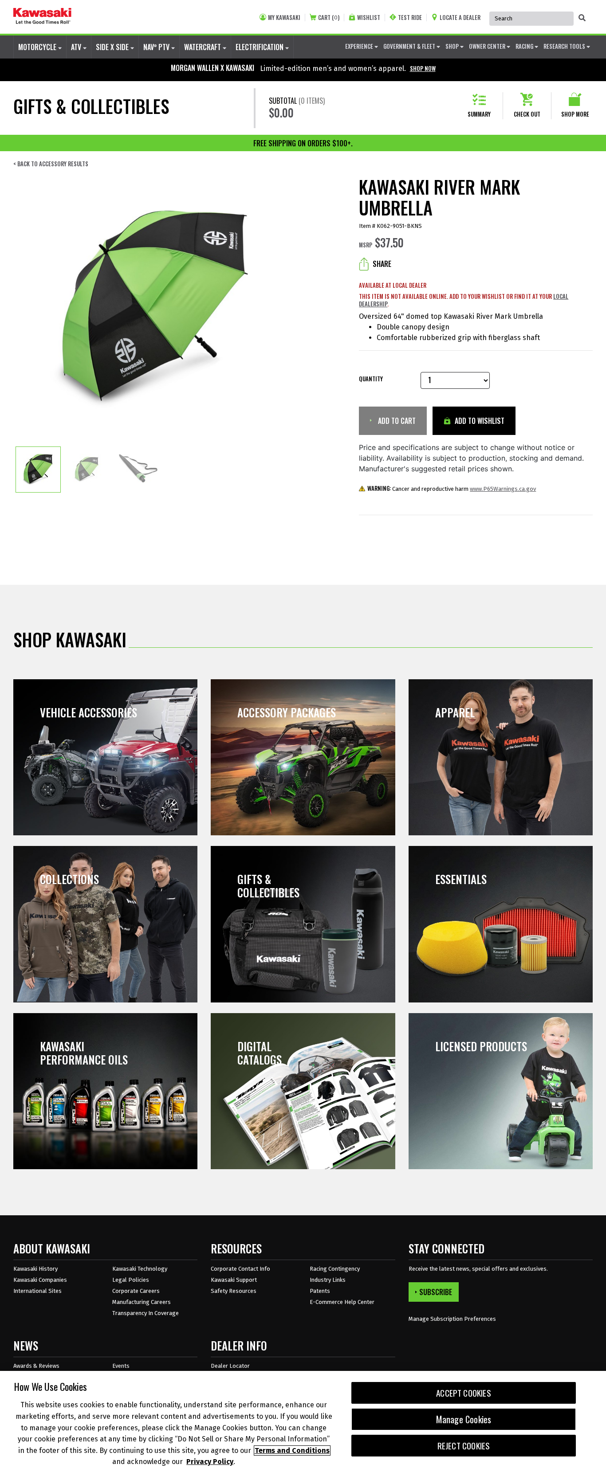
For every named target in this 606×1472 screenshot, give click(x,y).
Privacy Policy (209, 1461)
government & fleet (410, 46)
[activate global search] (582, 17)
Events (121, 1365)
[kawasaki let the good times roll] (42, 17)
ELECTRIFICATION (260, 47)
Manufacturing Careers (141, 1302)
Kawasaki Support (234, 1279)
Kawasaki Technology (139, 1268)
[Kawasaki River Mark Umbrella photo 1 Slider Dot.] (38, 469)
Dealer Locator (230, 1365)
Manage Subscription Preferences (452, 1318)
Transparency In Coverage (145, 1313)
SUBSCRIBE (435, 1292)
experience (359, 46)
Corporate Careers (136, 1291)
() (328, 17)
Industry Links (328, 1279)
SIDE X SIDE (113, 47)
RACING (525, 46)
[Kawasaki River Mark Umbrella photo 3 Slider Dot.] (137, 469)
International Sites (37, 1291)
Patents (320, 1291)
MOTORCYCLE (38, 47)
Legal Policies (130, 1279)
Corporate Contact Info (240, 1268)
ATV (77, 47)
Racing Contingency (335, 1268)
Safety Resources (233, 1291)
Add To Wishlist (478, 420)
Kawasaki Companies (40, 1279)
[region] (303, 1421)
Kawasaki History (35, 1268)
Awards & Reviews (36, 1365)
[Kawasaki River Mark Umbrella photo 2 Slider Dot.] (88, 469)
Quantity (371, 379)
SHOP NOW (423, 68)
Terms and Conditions (292, 1450)
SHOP (452, 46)
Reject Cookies (463, 1445)
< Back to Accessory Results (50, 164)
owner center (488, 46)
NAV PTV (157, 47)
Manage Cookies (464, 1419)
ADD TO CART (396, 420)
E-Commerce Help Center (342, 1302)
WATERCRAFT (203, 47)
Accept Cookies (463, 1392)
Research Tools (564, 46)
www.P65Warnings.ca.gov (503, 488)
